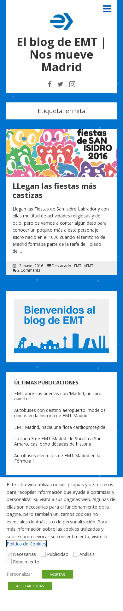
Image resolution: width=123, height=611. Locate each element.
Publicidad (57, 554)
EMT (77, 266)
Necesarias (24, 554)
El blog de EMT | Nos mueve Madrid (62, 54)
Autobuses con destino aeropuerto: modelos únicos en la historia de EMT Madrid (60, 412)
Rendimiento (26, 561)
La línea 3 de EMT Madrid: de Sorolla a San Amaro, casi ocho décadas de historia (58, 441)
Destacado (61, 266)
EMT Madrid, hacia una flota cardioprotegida (59, 427)
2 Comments (28, 270)
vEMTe (90, 266)
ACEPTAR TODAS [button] (30, 586)
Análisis (87, 554)
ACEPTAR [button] (57, 574)
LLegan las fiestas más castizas (55, 190)
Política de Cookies (26, 543)
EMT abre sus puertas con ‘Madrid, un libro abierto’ (58, 396)
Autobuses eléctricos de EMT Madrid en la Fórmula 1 (57, 458)
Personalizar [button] (19, 574)
